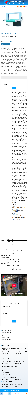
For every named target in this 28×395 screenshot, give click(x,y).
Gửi (14, 88)
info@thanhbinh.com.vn (6, 355)
